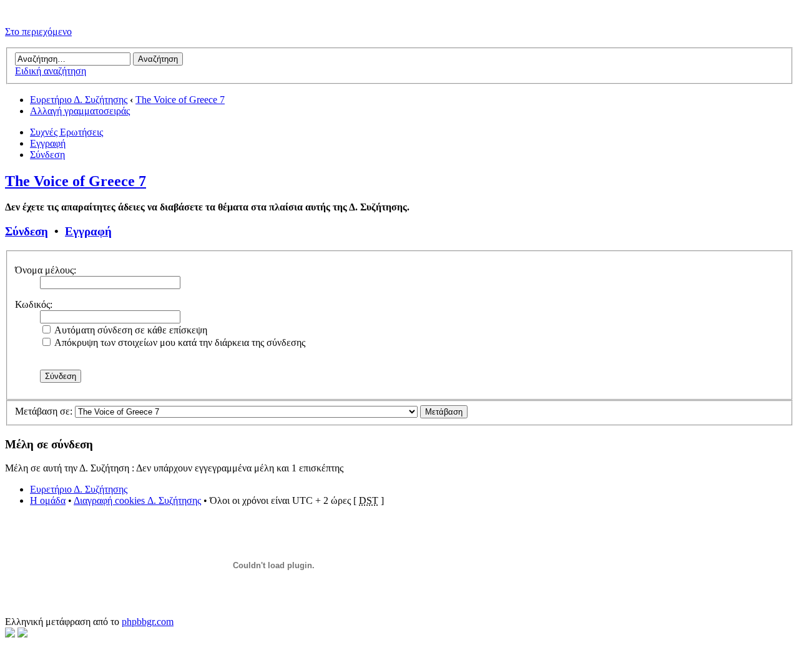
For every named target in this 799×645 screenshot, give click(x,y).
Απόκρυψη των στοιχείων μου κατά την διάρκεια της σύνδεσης (178, 342)
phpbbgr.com (148, 621)
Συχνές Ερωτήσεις (66, 132)
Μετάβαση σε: (43, 411)
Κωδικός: (33, 304)
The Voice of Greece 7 (180, 99)
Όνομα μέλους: (45, 270)
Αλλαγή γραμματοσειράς (80, 111)
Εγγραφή (48, 143)
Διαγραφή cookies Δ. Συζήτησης (137, 500)
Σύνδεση (47, 154)
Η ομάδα (48, 500)
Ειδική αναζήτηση (50, 71)
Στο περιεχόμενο (38, 31)
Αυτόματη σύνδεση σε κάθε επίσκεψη (129, 330)
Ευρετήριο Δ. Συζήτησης (78, 99)
